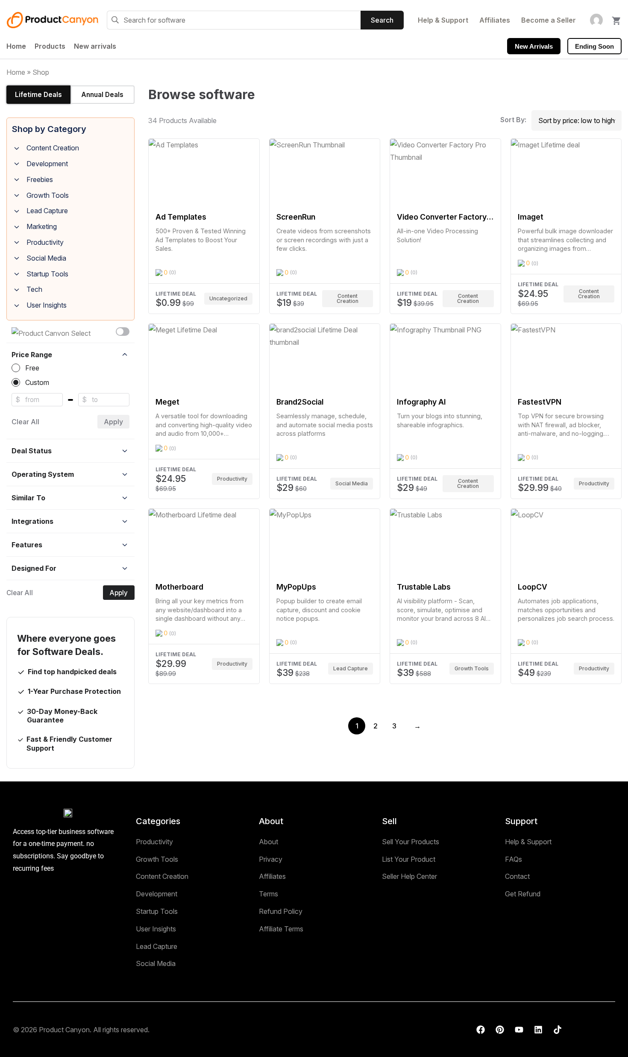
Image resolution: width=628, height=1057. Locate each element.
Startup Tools (47, 274)
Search (382, 20)
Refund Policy (280, 911)
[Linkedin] (538, 1029)
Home (16, 46)
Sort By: (513, 119)
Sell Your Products (410, 841)
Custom (37, 382)
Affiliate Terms (281, 929)
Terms (268, 894)
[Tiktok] (557, 1029)
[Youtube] (519, 1029)
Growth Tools (47, 195)
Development (47, 163)
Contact (517, 876)
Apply (113, 421)
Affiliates (494, 20)
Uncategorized (228, 298)
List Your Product (408, 859)
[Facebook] (480, 1029)
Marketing (41, 226)
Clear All (25, 421)
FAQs (513, 859)
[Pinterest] (499, 1029)
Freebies (39, 179)
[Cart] (616, 18)
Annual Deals (102, 95)
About (268, 841)
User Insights (46, 305)
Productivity (45, 242)
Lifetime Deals (38, 95)
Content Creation (52, 148)
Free (32, 368)
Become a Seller (548, 20)
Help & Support (443, 20)
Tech (34, 289)
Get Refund (522, 894)
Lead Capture (47, 210)
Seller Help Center (409, 876)
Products (50, 46)
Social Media (46, 258)
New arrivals (95, 46)
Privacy (270, 859)
